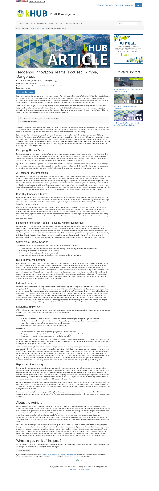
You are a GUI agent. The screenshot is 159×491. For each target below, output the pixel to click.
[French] (19, 1)
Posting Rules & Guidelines (124, 5)
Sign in (138, 5)
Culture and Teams (37, 28)
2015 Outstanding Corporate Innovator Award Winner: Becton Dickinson (127, 124)
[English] (17, 1)
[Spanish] (27, 1)
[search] (139, 23)
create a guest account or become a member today (59, 455)
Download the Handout (25, 92)
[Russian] (26, 1)
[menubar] (116, 4)
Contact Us (109, 5)
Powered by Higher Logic (79, 469)
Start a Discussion (24, 451)
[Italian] (22, 1)
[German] (20, 1)
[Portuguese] (24, 1)
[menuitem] (101, 4)
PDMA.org (100, 5)
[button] (39, 23)
